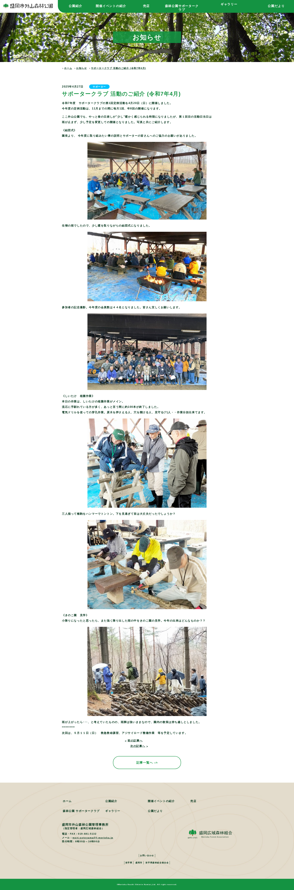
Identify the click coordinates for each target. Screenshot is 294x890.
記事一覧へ (144, 762)
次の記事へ (137, 746)
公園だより (276, 6)
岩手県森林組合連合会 (157, 862)
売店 (146, 6)
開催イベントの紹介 (111, 6)
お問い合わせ (147, 855)
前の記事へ (135, 740)
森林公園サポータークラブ (182, 7)
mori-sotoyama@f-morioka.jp (92, 837)
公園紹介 (75, 6)
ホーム (67, 801)
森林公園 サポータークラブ (81, 810)
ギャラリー (229, 4)
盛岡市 (138, 862)
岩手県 (128, 862)
